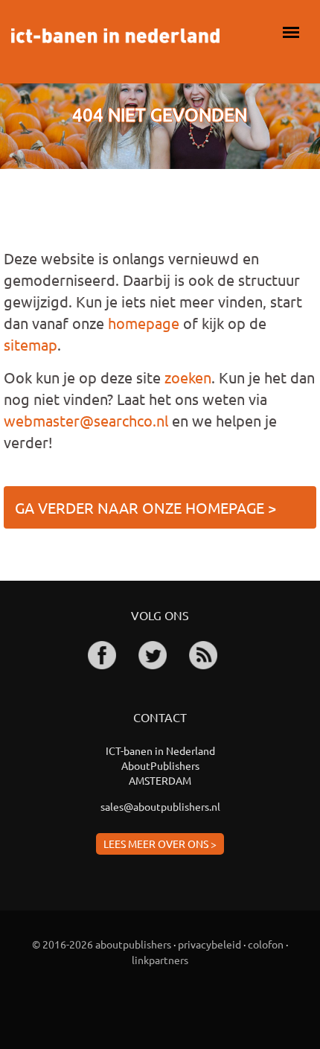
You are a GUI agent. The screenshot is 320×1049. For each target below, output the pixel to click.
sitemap (30, 344)
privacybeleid (209, 944)
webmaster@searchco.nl (86, 420)
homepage (143, 322)
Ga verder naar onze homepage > (145, 507)
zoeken (187, 377)
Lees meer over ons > (160, 843)
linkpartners (160, 959)
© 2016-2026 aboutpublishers (101, 944)
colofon (266, 944)
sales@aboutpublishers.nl (160, 806)
